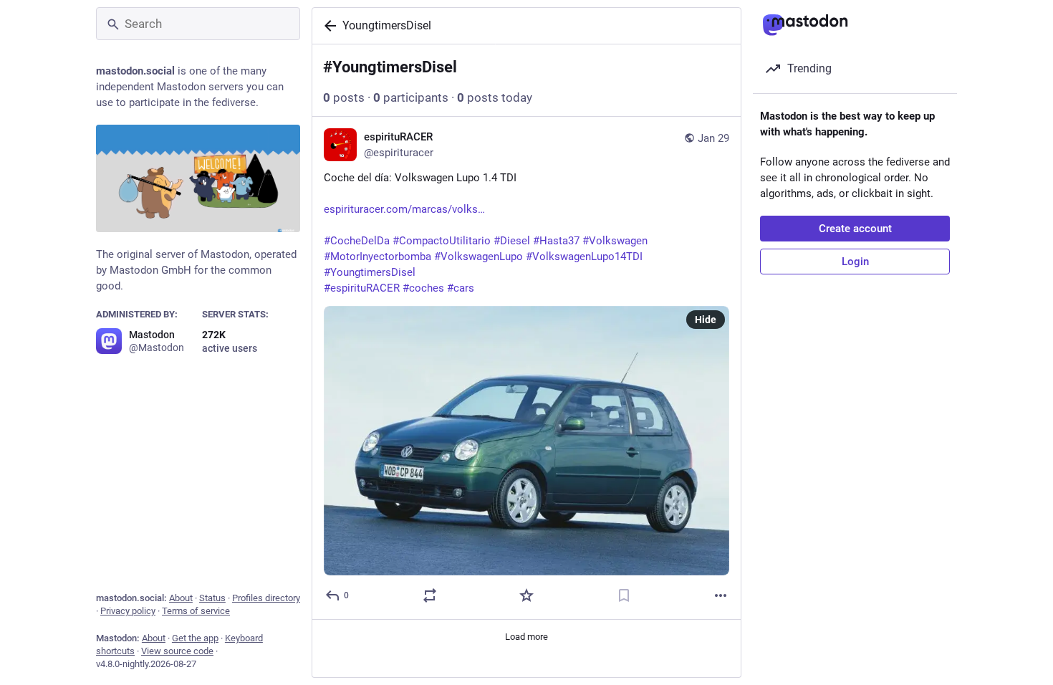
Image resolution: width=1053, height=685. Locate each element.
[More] (720, 595)
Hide (705, 319)
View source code (177, 651)
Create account (855, 228)
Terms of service (196, 610)
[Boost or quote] (429, 595)
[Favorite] (526, 595)
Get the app (195, 638)
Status (212, 598)
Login (855, 261)
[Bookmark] (624, 595)
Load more (526, 636)
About (181, 598)
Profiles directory (266, 598)
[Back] (327, 26)
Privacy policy (127, 610)
